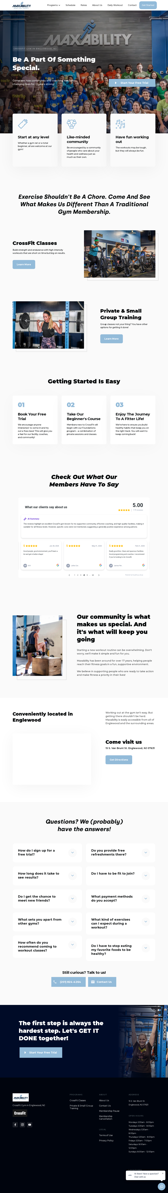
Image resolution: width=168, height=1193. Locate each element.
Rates (84, 5)
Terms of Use (106, 1135)
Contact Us (105, 1105)
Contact (132, 5)
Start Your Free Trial (134, 82)
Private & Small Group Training (81, 1107)
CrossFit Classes (78, 1100)
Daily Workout (115, 5)
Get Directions (119, 759)
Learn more (111, 338)
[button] (53, 5)
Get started (148, 5)
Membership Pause (109, 1111)
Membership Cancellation (105, 1117)
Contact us (104, 981)
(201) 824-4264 (70, 981)
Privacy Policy (106, 1140)
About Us (97, 5)
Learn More (24, 264)
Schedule (70, 5)
